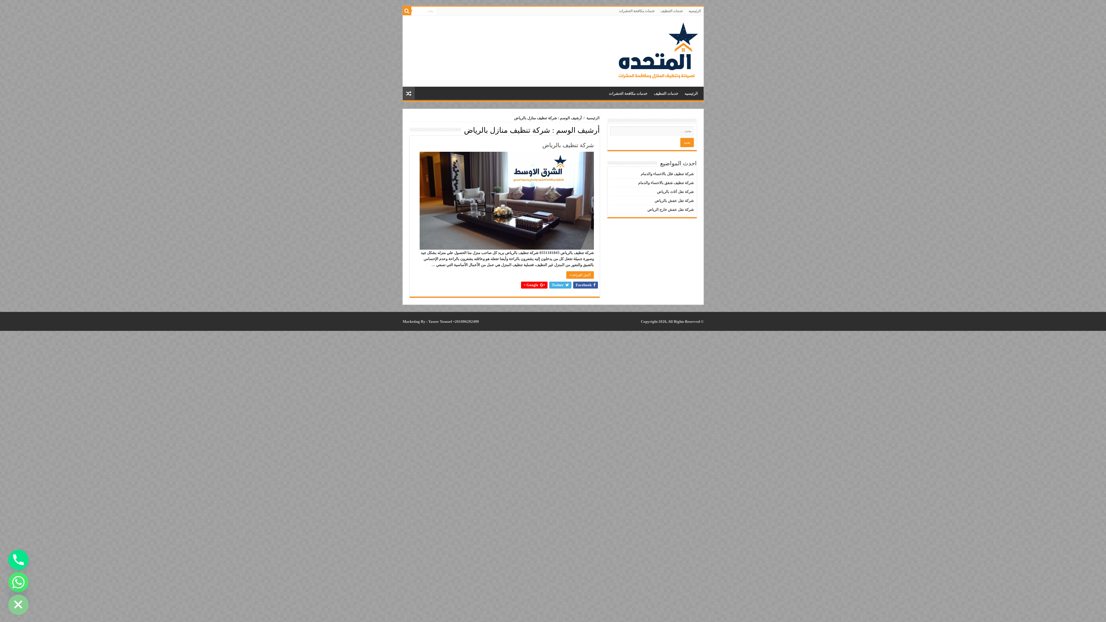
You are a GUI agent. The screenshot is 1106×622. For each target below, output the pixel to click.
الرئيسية (593, 118)
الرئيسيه (695, 11)
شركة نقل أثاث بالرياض (675, 191)
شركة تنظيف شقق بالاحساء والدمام (666, 183)
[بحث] (407, 11)
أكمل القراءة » (580, 275)
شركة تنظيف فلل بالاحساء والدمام (667, 174)
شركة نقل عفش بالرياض (674, 200)
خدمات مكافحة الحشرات (637, 11)
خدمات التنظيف (671, 11)
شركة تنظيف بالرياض (568, 145)
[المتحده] (658, 49)
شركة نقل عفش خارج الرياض (670, 209)
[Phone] (18, 560)
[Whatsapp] (18, 582)
